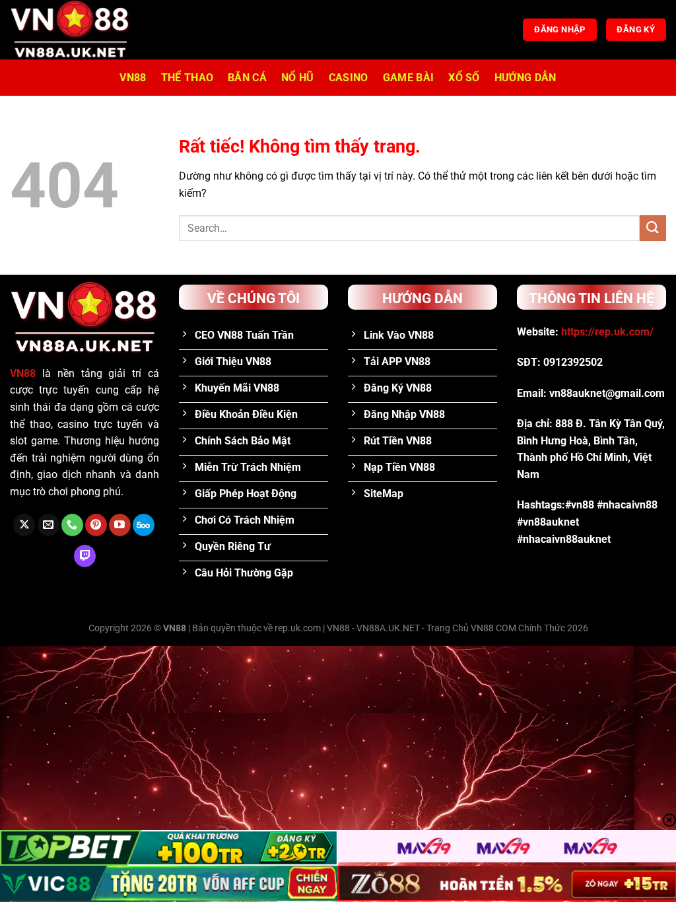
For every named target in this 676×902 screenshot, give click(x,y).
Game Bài (408, 77)
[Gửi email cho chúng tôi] (48, 525)
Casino (348, 77)
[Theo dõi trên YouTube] (120, 525)
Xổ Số (464, 77)
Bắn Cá (247, 77)
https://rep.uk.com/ (607, 332)
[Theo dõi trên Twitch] (85, 556)
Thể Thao (187, 77)
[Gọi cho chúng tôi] (72, 525)
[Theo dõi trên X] (24, 525)
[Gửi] (653, 228)
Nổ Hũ (297, 77)
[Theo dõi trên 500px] (143, 525)
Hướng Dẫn (525, 77)
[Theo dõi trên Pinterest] (96, 525)
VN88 (132, 77)
